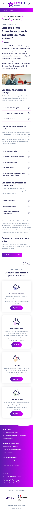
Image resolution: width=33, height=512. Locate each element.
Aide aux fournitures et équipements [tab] (11, 213)
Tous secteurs (16, 19)
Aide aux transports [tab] (9, 206)
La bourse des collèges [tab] (11, 108)
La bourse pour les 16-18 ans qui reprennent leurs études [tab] (14, 174)
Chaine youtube (8, 438)
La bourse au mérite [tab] (10, 162)
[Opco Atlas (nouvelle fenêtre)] (9, 498)
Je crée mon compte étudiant (13, 476)
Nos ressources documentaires (12, 449)
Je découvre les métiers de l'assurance (15, 435)
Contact (7, 474)
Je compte (7, 463)
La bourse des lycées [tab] (10, 151)
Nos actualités (8, 452)
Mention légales (20, 490)
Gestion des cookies (16, 508)
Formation (6, 19)
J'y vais (15, 308)
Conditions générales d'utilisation (16, 505)
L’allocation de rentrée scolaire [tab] (13, 113)
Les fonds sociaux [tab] (9, 119)
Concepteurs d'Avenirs (10, 465)
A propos (11, 490)
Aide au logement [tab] (9, 201)
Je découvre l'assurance (11, 432)
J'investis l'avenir (8, 460)
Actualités (12, 10)
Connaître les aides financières (12, 16)
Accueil (5, 10)
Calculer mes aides (11, 255)
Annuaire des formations (11, 446)
